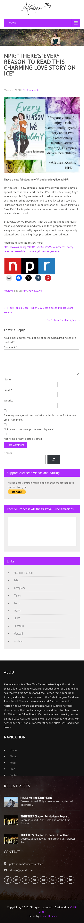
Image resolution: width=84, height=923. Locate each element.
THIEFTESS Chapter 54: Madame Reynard (45, 816)
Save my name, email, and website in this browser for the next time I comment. (40, 417)
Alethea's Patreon (23, 572)
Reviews (8, 290)
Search (8, 453)
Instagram (19, 588)
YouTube (18, 641)
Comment (10, 347)
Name (8, 379)
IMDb (16, 580)
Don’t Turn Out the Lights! (63, 320)
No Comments (31, 90)
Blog (12, 769)
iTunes (17, 595)
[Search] (53, 459)
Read (13, 762)
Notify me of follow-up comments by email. (29, 429)
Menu (12, 23)
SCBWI (17, 610)
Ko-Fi (17, 603)
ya (40, 290)
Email (8, 390)
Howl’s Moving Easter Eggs (36, 797)
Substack (19, 626)
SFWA (17, 618)
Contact (14, 775)
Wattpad (18, 633)
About (13, 756)
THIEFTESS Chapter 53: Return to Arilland (45, 835)
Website (8, 400)
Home (13, 750)
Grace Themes (48, 916)
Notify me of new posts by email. (23, 438)
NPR (24, 290)
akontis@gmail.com (21, 870)
